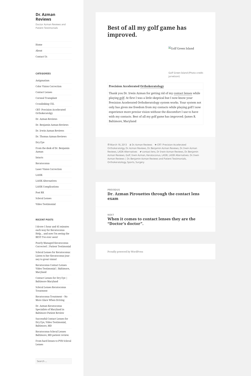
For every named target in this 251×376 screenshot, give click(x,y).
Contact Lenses (44, 92)
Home (39, 44)
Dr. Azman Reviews (45, 17)
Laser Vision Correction (49, 169)
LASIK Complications (47, 186)
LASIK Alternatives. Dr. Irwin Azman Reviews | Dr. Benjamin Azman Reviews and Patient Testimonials (153, 157)
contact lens (149, 151)
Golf (128, 155)
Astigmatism (42, 80)
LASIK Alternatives (46, 180)
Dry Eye (40, 142)
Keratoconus (43, 163)
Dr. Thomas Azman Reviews (51, 136)
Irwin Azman (138, 155)
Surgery (140, 162)
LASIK (39, 175)
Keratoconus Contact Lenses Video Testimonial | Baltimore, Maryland (53, 268)
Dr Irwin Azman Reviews (170, 151)
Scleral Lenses (43, 198)
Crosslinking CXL (45, 103)
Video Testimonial (46, 204)
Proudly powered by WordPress (125, 251)
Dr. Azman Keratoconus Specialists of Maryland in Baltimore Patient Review (50, 309)
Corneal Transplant (46, 98)
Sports (130, 162)
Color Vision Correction (48, 86)
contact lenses (183, 93)
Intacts (39, 157)
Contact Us (41, 56)
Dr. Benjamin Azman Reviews (52, 124)
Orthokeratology (152, 86)
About (39, 50)
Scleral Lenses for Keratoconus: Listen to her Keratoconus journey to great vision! (53, 256)
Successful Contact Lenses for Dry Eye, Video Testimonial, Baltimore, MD (52, 322)
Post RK (40, 192)
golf (121, 98)
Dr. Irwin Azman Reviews (50, 130)
